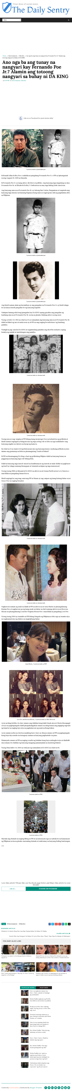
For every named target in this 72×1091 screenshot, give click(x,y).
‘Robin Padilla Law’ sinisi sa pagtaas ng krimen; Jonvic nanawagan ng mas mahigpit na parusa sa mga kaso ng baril (39, 1056)
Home (4, 56)
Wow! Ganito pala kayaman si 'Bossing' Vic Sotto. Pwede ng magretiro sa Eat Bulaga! (17, 974)
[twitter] (49, 1087)
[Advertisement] (36, 38)
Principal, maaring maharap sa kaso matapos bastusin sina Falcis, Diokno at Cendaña (40, 1016)
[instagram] (55, 1087)
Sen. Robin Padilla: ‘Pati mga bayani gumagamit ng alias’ (38, 1046)
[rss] (58, 1087)
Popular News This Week (28, 988)
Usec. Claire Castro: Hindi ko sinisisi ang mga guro (39, 1039)
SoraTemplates (14, 1088)
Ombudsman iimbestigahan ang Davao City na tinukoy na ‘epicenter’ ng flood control (39, 1065)
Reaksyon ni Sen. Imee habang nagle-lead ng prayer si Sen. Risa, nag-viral (40, 1008)
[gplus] (52, 1087)
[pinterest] (68, 1087)
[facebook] (45, 1087)
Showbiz (21, 56)
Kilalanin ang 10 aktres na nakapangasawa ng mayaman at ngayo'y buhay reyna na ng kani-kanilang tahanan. (51, 974)
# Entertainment (12, 924)
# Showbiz (22, 924)
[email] (62, 1087)
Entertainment (12, 56)
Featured (44, 988)
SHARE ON (48, 889)
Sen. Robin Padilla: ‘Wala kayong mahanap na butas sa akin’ (40, 1031)
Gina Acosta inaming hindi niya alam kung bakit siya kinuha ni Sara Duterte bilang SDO (39, 1024)
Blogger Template (36, 1088)
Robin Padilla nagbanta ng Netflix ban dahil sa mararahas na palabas (40, 1000)
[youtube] (65, 1087)
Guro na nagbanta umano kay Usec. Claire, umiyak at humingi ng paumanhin (40, 993)
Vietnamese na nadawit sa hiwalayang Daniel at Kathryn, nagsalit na (16, 956)
